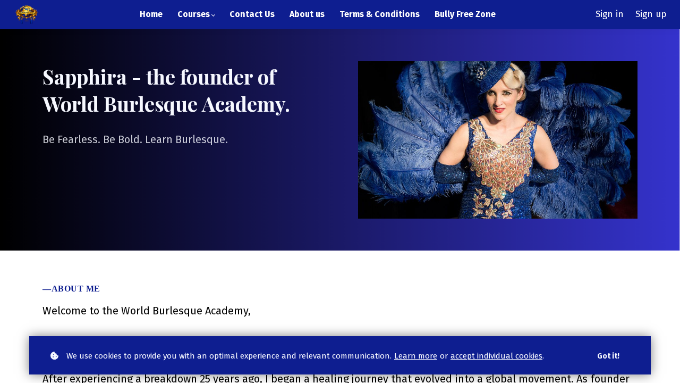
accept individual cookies (496, 356)
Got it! (608, 356)
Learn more (415, 356)
